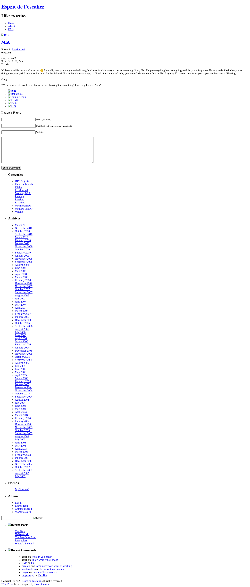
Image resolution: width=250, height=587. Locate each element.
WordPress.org (23, 511)
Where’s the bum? (24, 543)
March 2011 (21, 225)
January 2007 (22, 316)
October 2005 (22, 356)
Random (19, 199)
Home (11, 23)
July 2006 (20, 332)
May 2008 (20, 270)
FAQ (11, 29)
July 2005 (20, 365)
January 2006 (22, 347)
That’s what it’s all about (44, 559)
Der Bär (42, 575)
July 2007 (20, 298)
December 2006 (23, 320)
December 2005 (23, 350)
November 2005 (23, 353)
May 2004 (20, 408)
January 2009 (22, 255)
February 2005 (23, 381)
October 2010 (22, 231)
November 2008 (23, 258)
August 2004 (22, 399)
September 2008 (23, 261)
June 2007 (20, 301)
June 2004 (20, 405)
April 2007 (21, 307)
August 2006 (22, 329)
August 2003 (22, 436)
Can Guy (20, 531)
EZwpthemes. (41, 584)
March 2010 (21, 237)
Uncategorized (23, 205)
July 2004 (20, 402)
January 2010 (22, 243)
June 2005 (20, 369)
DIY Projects (22, 181)
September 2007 (23, 292)
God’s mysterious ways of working (53, 566)
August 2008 (22, 264)
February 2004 (23, 418)
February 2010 (23, 240)
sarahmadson (29, 569)
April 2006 (21, 338)
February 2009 (23, 252)
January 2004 (22, 421)
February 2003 (23, 454)
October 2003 (22, 430)
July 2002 (20, 476)
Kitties (18, 187)
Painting (19, 196)
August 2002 (22, 473)
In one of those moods (52, 569)
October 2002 (22, 467)
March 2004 (21, 415)
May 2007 (20, 304)
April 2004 (21, 411)
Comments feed (23, 508)
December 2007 (23, 283)
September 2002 (23, 470)
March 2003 (21, 451)
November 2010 (23, 228)
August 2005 (22, 362)
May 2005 (20, 372)
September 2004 (23, 396)
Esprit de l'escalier (22, 7)
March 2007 (21, 310)
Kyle (24, 562)
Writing (19, 211)
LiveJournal (18, 49)
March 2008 (21, 277)
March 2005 (21, 378)
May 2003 (20, 445)
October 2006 (22, 323)
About (11, 26)
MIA (5, 42)
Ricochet (19, 202)
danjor (25, 572)
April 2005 (21, 375)
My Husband (22, 489)
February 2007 (23, 313)
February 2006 (23, 344)
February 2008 (23, 280)
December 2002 (23, 460)
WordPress (7, 584)
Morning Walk (23, 193)
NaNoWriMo (22, 534)
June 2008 (20, 267)
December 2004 (23, 387)
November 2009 (23, 246)
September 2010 (23, 234)
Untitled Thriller (23, 208)
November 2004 (23, 390)
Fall (33, 562)
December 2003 (23, 424)
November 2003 (23, 427)
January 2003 (22, 457)
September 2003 (23, 433)
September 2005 (23, 359)
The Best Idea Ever (25, 537)
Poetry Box (21, 540)
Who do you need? (41, 556)
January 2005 (22, 384)
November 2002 (23, 464)
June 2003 (20, 442)
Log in (18, 502)
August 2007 (22, 295)
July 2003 (20, 439)
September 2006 (23, 326)
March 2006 (21, 341)
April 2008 (21, 274)
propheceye (28, 575)
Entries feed (21, 505)
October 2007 (22, 289)
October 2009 (22, 249)
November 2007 (23, 286)
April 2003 (21, 448)
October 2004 (22, 393)
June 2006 (20, 335)
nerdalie (26, 566)
